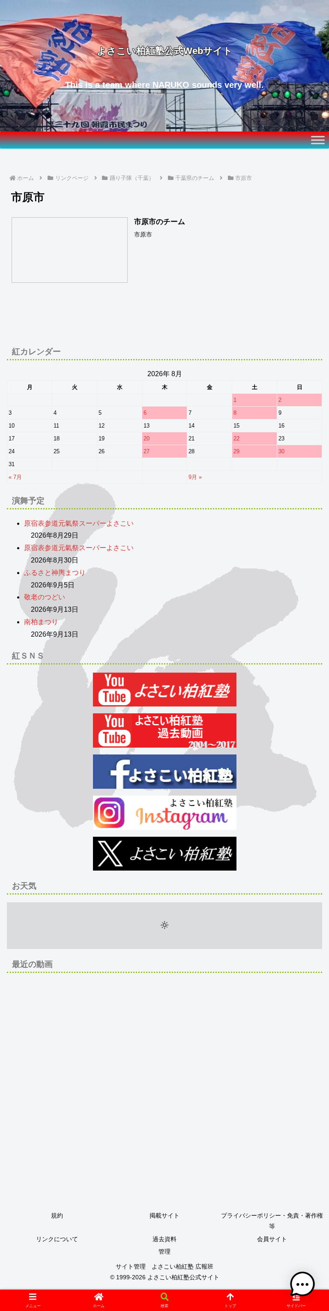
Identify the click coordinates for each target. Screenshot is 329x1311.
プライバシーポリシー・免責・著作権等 (272, 1221)
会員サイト (272, 1239)
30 (281, 451)
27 (147, 451)
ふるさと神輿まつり (55, 572)
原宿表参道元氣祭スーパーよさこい (79, 523)
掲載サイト (164, 1215)
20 (147, 438)
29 (236, 451)
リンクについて (57, 1239)
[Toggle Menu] (318, 140)
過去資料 (164, 1239)
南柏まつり (41, 622)
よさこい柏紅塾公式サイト (183, 1277)
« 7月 (15, 477)
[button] (303, 1118)
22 (236, 438)
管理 (164, 1251)
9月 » (195, 477)
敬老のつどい (44, 597)
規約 (57, 1215)
